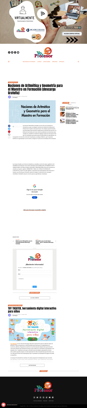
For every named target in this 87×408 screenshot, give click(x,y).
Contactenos (61, 61)
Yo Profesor (15, 97)
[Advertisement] (43, 72)
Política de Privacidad (37, 400)
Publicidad (45, 400)
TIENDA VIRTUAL (54, 61)
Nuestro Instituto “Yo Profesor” (29, 61)
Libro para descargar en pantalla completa (34, 210)
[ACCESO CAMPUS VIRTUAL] (43, 43)
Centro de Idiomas (46, 61)
